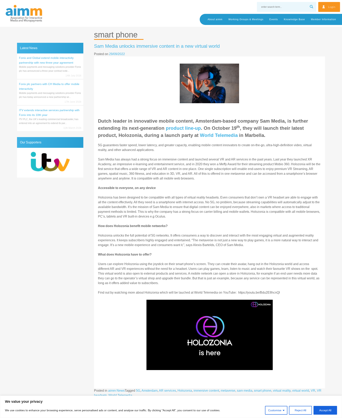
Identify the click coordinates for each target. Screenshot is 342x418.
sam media (244, 390)
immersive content (206, 390)
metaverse (228, 390)
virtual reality (282, 390)
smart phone (262, 390)
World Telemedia (219, 135)
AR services (167, 390)
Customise (274, 410)
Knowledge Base (294, 19)
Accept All (325, 410)
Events (273, 19)
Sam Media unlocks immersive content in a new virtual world (157, 46)
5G (138, 390)
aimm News (116, 390)
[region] (171, 407)
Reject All (300, 410)
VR (313, 390)
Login (331, 7)
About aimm (215, 19)
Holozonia (185, 390)
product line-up (183, 128)
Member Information (323, 19)
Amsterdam (150, 390)
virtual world (300, 390)
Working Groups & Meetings (245, 19)
